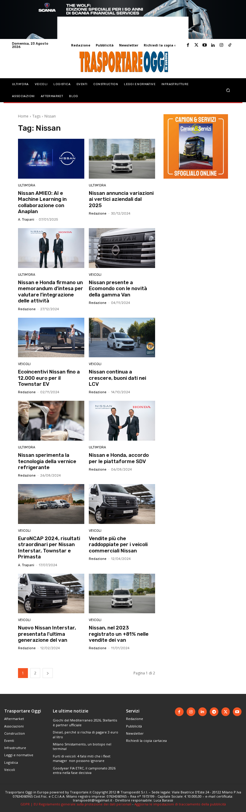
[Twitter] (196, 45)
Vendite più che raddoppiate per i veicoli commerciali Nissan (118, 544)
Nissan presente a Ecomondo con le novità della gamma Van (118, 288)
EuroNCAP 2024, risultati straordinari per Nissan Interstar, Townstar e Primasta (49, 547)
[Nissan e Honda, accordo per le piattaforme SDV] (122, 421)
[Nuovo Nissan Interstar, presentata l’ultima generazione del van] (51, 594)
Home (23, 116)
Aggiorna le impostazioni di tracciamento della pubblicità (180, 804)
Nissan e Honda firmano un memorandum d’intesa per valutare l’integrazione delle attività (50, 291)
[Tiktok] (230, 45)
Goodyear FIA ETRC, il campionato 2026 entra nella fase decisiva (84, 770)
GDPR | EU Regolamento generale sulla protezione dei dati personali (75, 804)
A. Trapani (26, 220)
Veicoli (95, 274)
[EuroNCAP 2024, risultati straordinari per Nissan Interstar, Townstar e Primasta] (51, 504)
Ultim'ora (26, 185)
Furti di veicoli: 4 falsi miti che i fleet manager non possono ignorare (81, 758)
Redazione (97, 214)
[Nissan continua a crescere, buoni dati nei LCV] (122, 338)
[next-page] (48, 673)
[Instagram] (221, 45)
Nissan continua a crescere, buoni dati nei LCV (117, 378)
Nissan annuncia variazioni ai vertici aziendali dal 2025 (121, 199)
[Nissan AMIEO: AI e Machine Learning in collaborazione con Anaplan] (51, 159)
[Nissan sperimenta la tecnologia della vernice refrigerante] (51, 421)
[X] (225, 711)
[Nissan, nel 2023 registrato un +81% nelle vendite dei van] (122, 594)
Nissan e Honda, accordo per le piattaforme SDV (119, 458)
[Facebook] (188, 45)
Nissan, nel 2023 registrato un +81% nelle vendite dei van (118, 634)
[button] (228, 90)
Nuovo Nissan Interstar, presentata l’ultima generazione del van (47, 634)
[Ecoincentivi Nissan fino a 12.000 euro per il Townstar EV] (51, 338)
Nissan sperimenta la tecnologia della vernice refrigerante (47, 461)
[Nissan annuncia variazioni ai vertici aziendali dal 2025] (122, 159)
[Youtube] (204, 45)
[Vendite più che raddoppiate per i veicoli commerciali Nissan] (122, 504)
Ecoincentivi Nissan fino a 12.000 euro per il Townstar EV (49, 378)
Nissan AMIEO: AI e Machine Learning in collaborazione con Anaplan (42, 202)
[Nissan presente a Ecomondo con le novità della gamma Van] (122, 248)
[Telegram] (214, 711)
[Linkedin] (213, 45)
